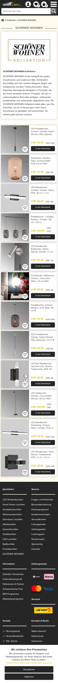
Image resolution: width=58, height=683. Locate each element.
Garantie (35, 549)
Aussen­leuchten (10, 529)
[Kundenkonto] (28, 4)
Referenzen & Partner (13, 584)
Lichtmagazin (37, 534)
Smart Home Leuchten (14, 504)
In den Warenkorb (42, 148)
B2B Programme (11, 594)
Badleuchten (9, 544)
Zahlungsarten (38, 529)
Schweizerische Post (13, 589)
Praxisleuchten (10, 549)
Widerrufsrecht (38, 631)
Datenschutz (37, 636)
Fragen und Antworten (42, 499)
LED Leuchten (10, 539)
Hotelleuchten (9, 534)
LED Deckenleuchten (13, 499)
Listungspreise (38, 524)
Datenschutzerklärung (16, 663)
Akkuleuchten (9, 524)
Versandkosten (38, 519)
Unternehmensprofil (12, 579)
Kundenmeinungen (40, 514)
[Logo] (11, 4)
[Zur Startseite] (2, 20)
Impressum (36, 641)
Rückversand (37, 539)
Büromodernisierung (41, 504)
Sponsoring (37, 544)
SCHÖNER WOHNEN (13, 554)
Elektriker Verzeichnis (13, 574)
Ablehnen (29, 676)
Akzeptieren (29, 669)
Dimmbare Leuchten (13, 519)
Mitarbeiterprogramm (13, 599)
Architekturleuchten (12, 509)
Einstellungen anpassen (40, 663)
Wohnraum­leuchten (12, 514)
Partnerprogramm (40, 509)
